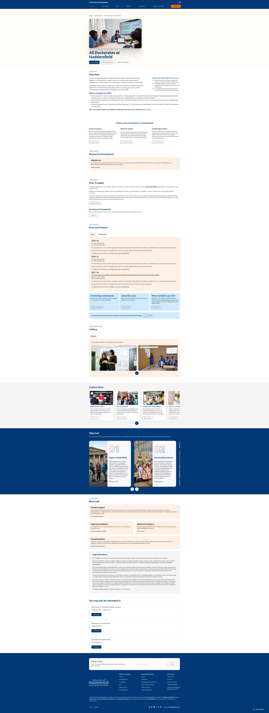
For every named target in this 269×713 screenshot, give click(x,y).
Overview (91, 6)
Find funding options (158, 142)
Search (173, 664)
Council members (123, 679)
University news (123, 687)
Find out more (126, 307)
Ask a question (173, 418)
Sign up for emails (122, 418)
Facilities (129, 6)
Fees (117, 6)
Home (90, 15)
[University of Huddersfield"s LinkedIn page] (160, 707)
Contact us (170, 679)
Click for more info (95, 167)
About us (121, 677)
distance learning (146, 109)
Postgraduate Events (108, 62)
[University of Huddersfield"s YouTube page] (154, 707)
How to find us (170, 677)
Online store (144, 679)
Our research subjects (127, 142)
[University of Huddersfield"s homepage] (98, 682)
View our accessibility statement (172, 707)
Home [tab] (92, 234)
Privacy (143, 677)
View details (96, 614)
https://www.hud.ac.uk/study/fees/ (120, 253)
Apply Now (175, 6)
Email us (148, 315)
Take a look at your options (98, 546)
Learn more (95, 418)
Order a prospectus (146, 687)
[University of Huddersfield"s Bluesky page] (149, 707)
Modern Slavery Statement (147, 684)
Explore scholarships (97, 307)
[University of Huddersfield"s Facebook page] (151, 707)
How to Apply (105, 6)
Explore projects (94, 142)
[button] (137, 373)
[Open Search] (180, 2)
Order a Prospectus (123, 62)
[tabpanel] (134, 264)
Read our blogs (147, 418)
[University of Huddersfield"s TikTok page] (158, 707)
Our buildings (122, 682)
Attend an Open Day (146, 690)
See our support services (97, 516)
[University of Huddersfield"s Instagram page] (156, 707)
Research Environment (158, 6)
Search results (98, 15)
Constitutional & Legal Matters (148, 682)
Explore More (142, 6)
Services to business (172, 682)
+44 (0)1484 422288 (172, 684)
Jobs (120, 684)
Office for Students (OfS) (101, 589)
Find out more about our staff (98, 531)
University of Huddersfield (98, 2)
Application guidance (95, 203)
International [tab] (102, 234)
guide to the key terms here (152, 562)
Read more (94, 215)
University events (123, 690)
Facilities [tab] (93, 336)
